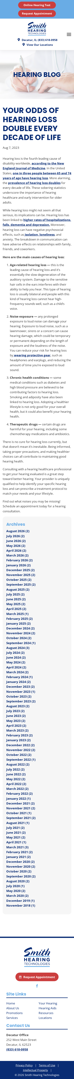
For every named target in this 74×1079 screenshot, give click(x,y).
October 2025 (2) (18, 580)
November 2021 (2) (20, 808)
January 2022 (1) (18, 798)
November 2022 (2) (20, 750)
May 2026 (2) (15, 546)
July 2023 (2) (15, 711)
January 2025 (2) (18, 623)
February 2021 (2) (19, 852)
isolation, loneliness (39, 234)
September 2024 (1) (21, 643)
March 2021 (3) (17, 847)
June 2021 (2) (16, 832)
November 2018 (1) (20, 905)
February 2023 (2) (19, 735)
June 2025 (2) (16, 599)
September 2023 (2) (21, 701)
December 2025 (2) (20, 570)
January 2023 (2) (18, 740)
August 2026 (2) (17, 531)
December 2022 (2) (20, 745)
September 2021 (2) (21, 818)
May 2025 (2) (15, 604)
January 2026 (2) (18, 565)
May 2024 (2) (15, 662)
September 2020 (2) (21, 876)
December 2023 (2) (20, 687)
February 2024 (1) (19, 677)
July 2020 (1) (15, 886)
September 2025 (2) (21, 584)
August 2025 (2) (17, 589)
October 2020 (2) (18, 871)
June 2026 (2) (16, 541)
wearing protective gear (31, 355)
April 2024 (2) (16, 667)
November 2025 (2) (20, 575)
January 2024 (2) (18, 682)
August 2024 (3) (17, 648)
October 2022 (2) (18, 755)
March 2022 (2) (17, 789)
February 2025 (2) (19, 619)
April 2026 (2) (16, 550)
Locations (45, 1018)
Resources (46, 1013)
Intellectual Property (35, 1070)
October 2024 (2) (18, 638)
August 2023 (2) (17, 706)
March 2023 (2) (17, 730)
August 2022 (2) (17, 764)
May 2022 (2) (15, 779)
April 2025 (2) (16, 609)
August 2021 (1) (17, 823)
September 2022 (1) (21, 759)
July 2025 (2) (15, 594)
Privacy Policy (24, 1065)
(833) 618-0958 (17, 1049)
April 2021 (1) (16, 842)
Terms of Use (47, 1065)
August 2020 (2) (17, 881)
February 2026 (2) (19, 560)
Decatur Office (17, 1035)
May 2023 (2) (15, 721)
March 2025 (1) (17, 614)
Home (10, 1003)
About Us (12, 1008)
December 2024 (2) (20, 628)
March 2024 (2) (17, 672)
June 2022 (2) (16, 774)
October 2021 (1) (18, 813)
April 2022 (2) (16, 784)
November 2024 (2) (20, 633)
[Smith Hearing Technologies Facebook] (37, 986)
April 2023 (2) (16, 726)
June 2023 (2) (16, 716)
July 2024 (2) (15, 653)
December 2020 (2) (20, 862)
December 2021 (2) (20, 803)
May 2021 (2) (15, 837)
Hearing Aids (47, 1008)
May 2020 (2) (15, 891)
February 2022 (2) (19, 793)
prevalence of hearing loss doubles (34, 183)
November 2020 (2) (20, 866)
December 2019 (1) (20, 901)
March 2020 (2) (17, 896)
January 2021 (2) (18, 857)
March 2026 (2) (17, 555)
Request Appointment (37, 13)
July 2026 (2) (15, 536)
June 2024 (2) (16, 657)
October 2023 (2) (18, 696)
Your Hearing (48, 1003)
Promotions (14, 1013)
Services (12, 1018)
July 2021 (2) (15, 828)
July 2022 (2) (15, 769)
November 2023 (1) (20, 692)
